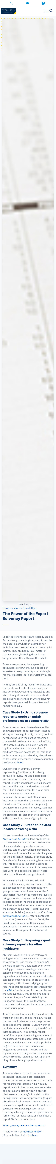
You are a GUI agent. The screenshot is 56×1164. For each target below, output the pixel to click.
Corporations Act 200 (14, 915)
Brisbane (33, 1135)
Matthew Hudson (32, 1131)
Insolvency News (12, 608)
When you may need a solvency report (24, 1125)
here (20, 762)
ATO (9, 990)
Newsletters (30, 608)
